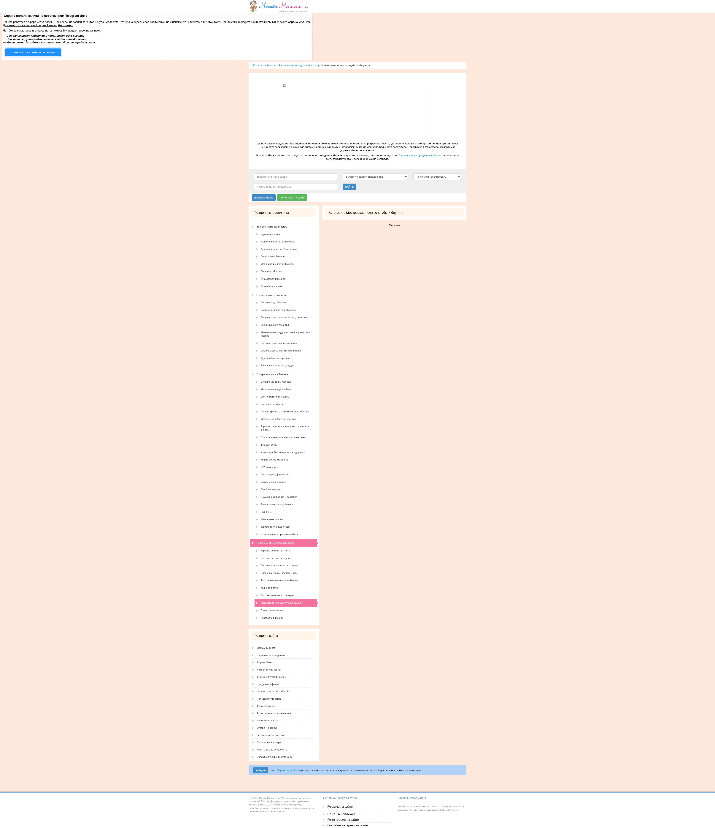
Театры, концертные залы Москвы (280, 580)
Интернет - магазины (272, 404)
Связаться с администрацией (275, 756)
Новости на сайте (267, 720)
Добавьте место (263, 197)
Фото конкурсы (266, 705)
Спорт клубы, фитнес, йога (276, 474)
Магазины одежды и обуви (276, 389)
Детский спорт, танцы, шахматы (279, 343)
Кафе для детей (270, 587)
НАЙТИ (349, 186)
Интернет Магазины (269, 669)
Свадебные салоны (271, 286)
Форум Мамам (265, 662)
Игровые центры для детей (276, 550)
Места (271, 65)
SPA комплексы (269, 467)
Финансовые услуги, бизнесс (277, 504)
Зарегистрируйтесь (289, 770)
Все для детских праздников (277, 558)
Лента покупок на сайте (271, 735)
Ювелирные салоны (272, 519)
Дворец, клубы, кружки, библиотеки (281, 350)
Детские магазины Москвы (276, 381)
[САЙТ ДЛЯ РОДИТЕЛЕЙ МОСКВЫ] (279, 5)
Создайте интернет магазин (347, 825)
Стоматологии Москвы (273, 278)
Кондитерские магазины (274, 459)
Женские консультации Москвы (278, 241)
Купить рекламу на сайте (272, 749)
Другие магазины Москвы (275, 396)
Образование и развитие (271, 295)
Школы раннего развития (275, 325)
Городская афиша (268, 684)
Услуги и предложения (273, 482)
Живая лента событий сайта (274, 691)
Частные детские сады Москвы (278, 310)
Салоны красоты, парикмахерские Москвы (285, 411)
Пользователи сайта (269, 698)
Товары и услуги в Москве (272, 374)
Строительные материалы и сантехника (283, 437)
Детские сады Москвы (273, 302)
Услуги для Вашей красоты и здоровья (283, 452)
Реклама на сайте (340, 806)
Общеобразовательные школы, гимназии (284, 317)
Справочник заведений (271, 655)
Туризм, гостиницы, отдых (275, 526)
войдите (261, 770)
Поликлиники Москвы (273, 256)
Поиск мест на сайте (292, 197)
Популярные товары (269, 742)
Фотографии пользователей (274, 713)
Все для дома (269, 444)
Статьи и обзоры (267, 727)
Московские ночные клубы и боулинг (281, 602)
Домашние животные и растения (279, 497)
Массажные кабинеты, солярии (278, 419)
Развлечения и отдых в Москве (298, 65)
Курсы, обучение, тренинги (276, 358)
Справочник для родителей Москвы (420, 155)
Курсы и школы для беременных (279, 249)
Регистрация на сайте (343, 819)
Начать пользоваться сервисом (33, 52)
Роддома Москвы (270, 234)
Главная (258, 65)
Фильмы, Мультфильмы (271, 676)
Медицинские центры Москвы (277, 264)
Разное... (266, 511)
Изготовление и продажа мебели (279, 534)
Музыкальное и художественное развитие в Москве (285, 334)
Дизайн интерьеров (271, 489)
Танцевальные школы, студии (277, 365)
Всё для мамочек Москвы (271, 226)
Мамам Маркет (266, 647)
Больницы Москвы (271, 271)
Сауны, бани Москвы (272, 610)
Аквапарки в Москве (272, 617)
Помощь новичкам (341, 814)
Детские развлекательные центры (280, 565)
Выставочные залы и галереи (277, 595)
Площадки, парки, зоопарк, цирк (279, 573)
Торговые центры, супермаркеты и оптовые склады (285, 428)
